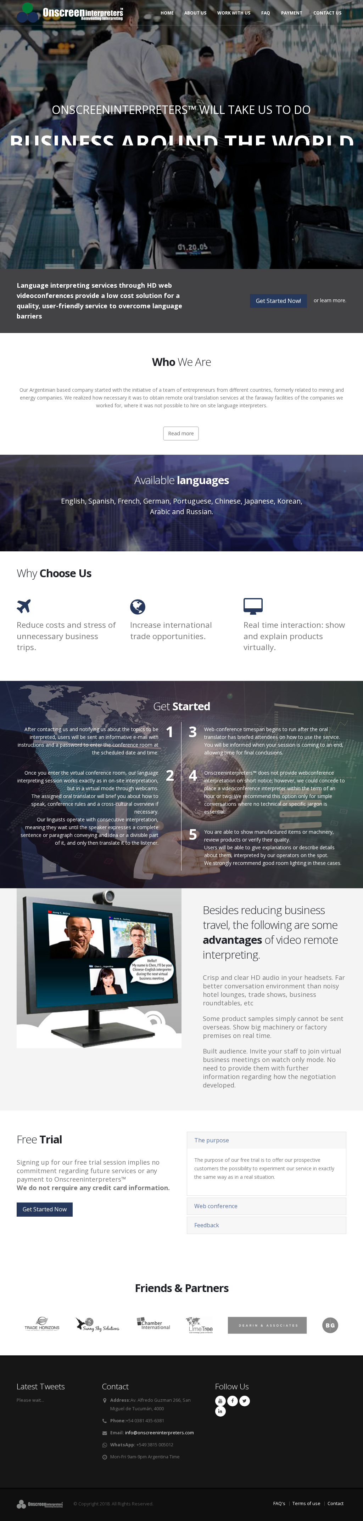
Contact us (327, 13)
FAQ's (279, 1503)
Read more (181, 433)
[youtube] (220, 1401)
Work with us (233, 13)
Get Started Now (181, 164)
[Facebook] (232, 1401)
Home (167, 13)
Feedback (206, 1225)
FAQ (265, 13)
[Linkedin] (220, 1411)
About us (195, 13)
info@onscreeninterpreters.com (159, 1433)
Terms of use (306, 1503)
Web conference (216, 1206)
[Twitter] (244, 1401)
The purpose (211, 1140)
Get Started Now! (278, 301)
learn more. (333, 300)
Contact (336, 1503)
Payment (291, 13)
